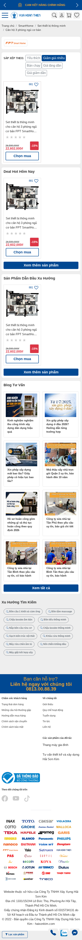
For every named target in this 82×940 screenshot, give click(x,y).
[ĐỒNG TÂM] (64, 844)
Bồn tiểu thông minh (54, 619)
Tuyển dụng (49, 715)
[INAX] (10, 821)
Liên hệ (47, 727)
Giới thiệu (48, 704)
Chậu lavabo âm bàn (20, 619)
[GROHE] (28, 827)
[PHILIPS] (64, 838)
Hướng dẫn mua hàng (14, 715)
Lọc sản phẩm (16, 934)
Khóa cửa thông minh (57, 636)
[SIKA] (10, 861)
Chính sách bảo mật (12, 727)
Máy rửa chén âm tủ (20, 644)
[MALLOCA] (64, 827)
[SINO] (46, 873)
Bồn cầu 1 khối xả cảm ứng (24, 611)
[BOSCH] (10, 867)
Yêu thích (33, 58)
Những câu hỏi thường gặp (16, 710)
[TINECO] (46, 879)
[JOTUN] (28, 867)
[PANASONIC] (46, 838)
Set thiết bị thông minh (51, 25)
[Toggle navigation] (6, 15)
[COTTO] (10, 827)
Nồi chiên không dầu (54, 644)
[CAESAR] (46, 821)
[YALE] (28, 850)
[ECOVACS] (10, 879)
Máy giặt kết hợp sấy (21, 652)
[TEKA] (10, 832)
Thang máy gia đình (55, 745)
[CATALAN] (28, 856)
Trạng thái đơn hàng (13, 704)
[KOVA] (46, 861)
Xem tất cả (41, 588)
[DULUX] (64, 867)
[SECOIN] (28, 861)
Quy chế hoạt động (53, 710)
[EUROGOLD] (10, 838)
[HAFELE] (28, 832)
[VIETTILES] (64, 856)
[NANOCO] (10, 844)
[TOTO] (28, 821)
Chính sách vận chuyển (14, 721)
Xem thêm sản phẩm (41, 265)
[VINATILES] (64, 861)
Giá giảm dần (36, 73)
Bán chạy (33, 65)
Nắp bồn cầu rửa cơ (20, 628)
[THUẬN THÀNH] (64, 873)
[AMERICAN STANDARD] (46, 827)
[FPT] (10, 850)
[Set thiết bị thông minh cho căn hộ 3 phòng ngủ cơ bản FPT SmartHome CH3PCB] (22, 100)
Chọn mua (22, 156)
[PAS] (10, 856)
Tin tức (46, 721)
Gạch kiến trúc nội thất (22, 636)
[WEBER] (28, 879)
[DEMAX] (10, 873)
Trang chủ (8, 25)
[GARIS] (64, 832)
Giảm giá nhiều (54, 58)
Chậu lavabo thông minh (56, 628)
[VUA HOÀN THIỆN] (64, 850)
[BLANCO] (28, 838)
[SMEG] (46, 832)
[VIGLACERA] (64, 821)
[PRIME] (28, 873)
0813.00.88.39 (41, 689)
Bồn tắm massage (61, 611)
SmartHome (25, 25)
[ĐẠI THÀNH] (28, 844)
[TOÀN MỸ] (46, 844)
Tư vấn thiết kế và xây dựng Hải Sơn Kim (61, 757)
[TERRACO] (46, 867)
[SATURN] (46, 850)
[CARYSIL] (46, 856)
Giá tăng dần (52, 65)
